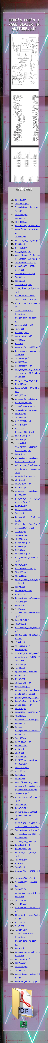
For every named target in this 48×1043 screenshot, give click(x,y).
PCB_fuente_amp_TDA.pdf (27, 380)
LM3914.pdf (20, 454)
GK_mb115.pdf (22, 576)
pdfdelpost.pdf (23, 849)
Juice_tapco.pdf (23, 705)
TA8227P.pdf (21, 930)
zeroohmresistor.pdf (25, 262)
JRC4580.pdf (21, 417)
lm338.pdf (20, 867)
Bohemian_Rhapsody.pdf (27, 981)
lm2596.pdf (20, 277)
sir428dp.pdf (22, 332)
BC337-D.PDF (21, 808)
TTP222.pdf (20, 340)
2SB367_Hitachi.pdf (25, 273)
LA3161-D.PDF (22, 620)
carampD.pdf (21, 487)
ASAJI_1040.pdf (23, 484)
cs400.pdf (20, 675)
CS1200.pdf (20, 922)
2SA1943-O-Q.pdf (23, 284)
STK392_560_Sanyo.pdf (26, 841)
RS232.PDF (20, 679)
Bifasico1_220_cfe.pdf (27, 720)
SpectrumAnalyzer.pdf (26, 672)
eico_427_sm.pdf (23, 402)
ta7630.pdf (20, 970)
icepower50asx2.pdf (25, 878)
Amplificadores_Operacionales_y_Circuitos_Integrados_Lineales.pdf (27, 786)
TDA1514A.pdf (22, 203)
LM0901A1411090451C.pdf (27, 712)
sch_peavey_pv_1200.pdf (27, 225)
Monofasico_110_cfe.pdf (27, 701)
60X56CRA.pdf (22, 362)
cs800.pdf (20, 779)
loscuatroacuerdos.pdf (27, 830)
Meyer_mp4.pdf (22, 543)
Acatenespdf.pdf (23, 366)
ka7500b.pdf (21, 248)
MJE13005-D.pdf (23, 845)
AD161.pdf (20, 480)
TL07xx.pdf (20, 609)
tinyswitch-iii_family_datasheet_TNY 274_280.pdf (27, 447)
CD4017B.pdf (21, 565)
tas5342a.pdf (22, 358)
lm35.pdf (19, 329)
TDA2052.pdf (21, 716)
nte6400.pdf (21, 546)
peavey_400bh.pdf (24, 325)
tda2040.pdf (21, 967)
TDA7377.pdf (21, 439)
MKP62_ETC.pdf (22, 436)
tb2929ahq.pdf (22, 539)
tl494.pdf (20, 642)
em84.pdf (19, 605)
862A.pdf (19, 948)
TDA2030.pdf (21, 804)
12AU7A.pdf (20, 532)
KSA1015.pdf (21, 384)
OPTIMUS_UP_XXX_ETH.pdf (27, 240)
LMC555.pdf (20, 218)
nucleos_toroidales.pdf (27, 399)
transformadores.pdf (25, 406)
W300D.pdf (20, 244)
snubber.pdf (21, 745)
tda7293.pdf (21, 756)
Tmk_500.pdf (21, 738)
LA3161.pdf (20, 775)
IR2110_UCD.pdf (23, 683)
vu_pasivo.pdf (22, 646)
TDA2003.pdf (21, 572)
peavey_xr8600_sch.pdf (27, 697)
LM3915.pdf (20, 963)
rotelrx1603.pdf (23, 336)
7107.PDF (19, 926)
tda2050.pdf (21, 664)
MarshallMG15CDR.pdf (25, 568)
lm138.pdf (20, 668)
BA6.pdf (19, 343)
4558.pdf (19, 749)
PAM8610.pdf (21, 506)
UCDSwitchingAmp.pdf (25, 476)
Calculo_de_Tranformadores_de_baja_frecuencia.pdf (27, 469)
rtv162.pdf (20, 771)
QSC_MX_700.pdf (23, 251)
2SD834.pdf (20, 237)
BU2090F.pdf (21, 649)
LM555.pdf (20, 281)
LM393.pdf (20, 587)
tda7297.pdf (21, 425)
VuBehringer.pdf (23, 590)
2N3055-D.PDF (22, 535)
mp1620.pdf (20, 200)
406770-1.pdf (22, 767)
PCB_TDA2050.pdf (23, 509)
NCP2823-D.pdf (22, 959)
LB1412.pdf (20, 708)
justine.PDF (21, 900)
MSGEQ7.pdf (20, 594)
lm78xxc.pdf (21, 860)
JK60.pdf (19, 753)
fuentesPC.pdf (22, 554)
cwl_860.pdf (21, 395)
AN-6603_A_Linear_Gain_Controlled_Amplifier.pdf (27, 823)
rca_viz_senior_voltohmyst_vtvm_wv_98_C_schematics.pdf (27, 373)
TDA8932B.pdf (22, 624)
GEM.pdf (19, 863)
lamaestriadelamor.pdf (27, 410)
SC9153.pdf (20, 550)
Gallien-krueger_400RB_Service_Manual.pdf (27, 730)
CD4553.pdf (20, 723)
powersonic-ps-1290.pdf (27, 347)
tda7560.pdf (21, 214)
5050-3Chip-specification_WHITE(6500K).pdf (27, 893)
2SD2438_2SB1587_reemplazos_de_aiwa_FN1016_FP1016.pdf (27, 657)
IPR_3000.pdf (22, 222)
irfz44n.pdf (21, 904)
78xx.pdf (19, 513)
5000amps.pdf (22, 793)
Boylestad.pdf (22, 686)
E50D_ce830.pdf (23, 742)
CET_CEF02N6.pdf (23, 421)
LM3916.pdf (20, 414)
